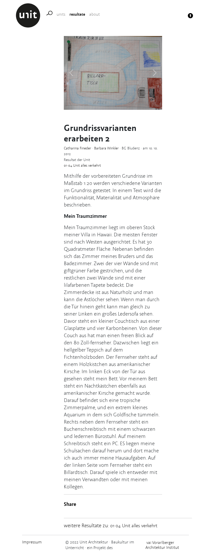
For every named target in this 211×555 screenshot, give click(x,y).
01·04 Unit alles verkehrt (82, 165)
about (94, 14)
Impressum (32, 542)
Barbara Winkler (106, 148)
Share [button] (70, 503)
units (61, 14)
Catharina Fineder (77, 148)
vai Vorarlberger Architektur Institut (162, 545)
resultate (77, 14)
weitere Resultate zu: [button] (110, 525)
